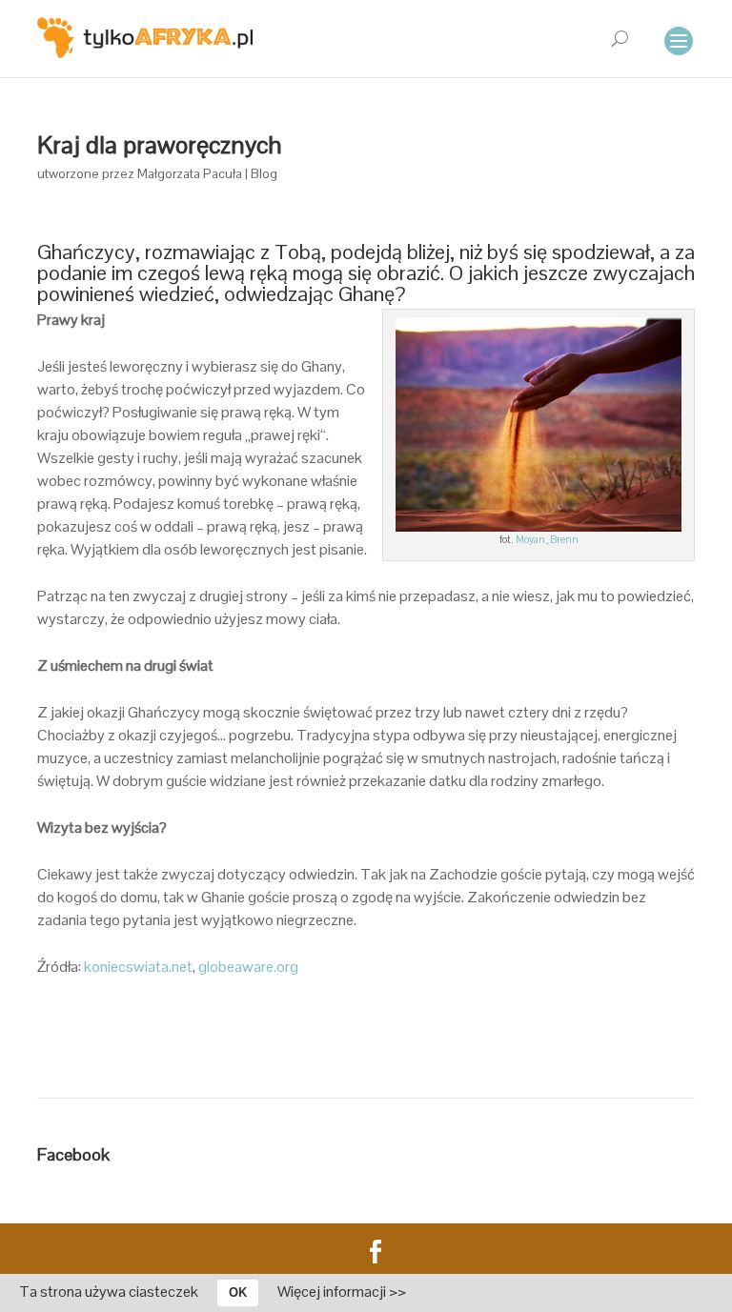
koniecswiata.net (138, 967)
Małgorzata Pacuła (189, 173)
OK (238, 1292)
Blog (264, 173)
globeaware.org (248, 967)
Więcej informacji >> (341, 1292)
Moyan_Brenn (547, 539)
